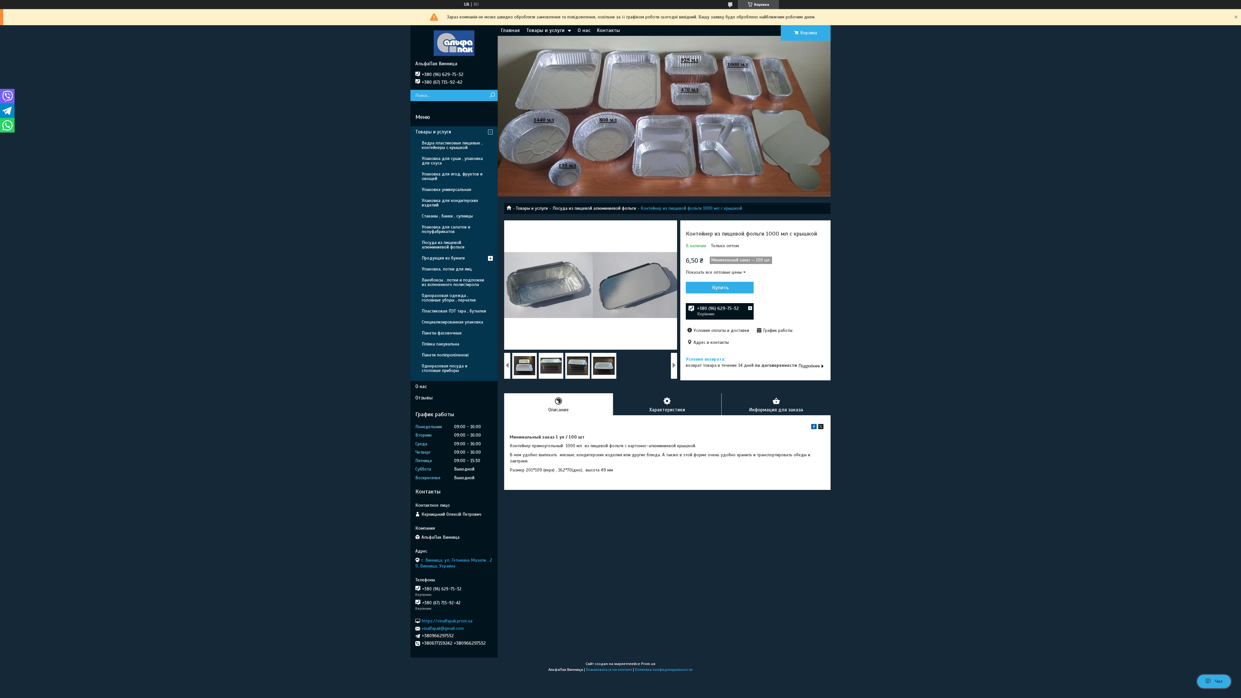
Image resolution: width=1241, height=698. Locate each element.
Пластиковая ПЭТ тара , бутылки (454, 311)
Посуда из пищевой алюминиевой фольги (594, 208)
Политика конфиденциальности (664, 669)
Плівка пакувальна (440, 344)
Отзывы (424, 398)
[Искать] (492, 95)
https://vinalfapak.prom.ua (447, 621)
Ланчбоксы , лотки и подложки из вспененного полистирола (453, 282)
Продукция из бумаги (443, 258)
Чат (1219, 681)
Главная (510, 30)
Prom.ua (648, 663)
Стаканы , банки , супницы (447, 216)
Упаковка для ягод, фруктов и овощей (452, 176)
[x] (820, 427)
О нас (584, 30)
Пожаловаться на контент (609, 669)
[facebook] (814, 427)
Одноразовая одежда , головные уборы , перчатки (449, 298)
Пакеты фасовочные (442, 333)
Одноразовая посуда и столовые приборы (444, 368)
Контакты (608, 30)
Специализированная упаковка (452, 322)
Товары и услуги (545, 30)
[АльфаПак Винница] (454, 43)
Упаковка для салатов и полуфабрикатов (446, 229)
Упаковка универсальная (446, 189)
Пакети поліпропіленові (445, 355)
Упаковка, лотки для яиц (447, 269)
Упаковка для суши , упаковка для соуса (452, 161)
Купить (720, 287)
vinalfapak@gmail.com (443, 628)
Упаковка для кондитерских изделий (450, 203)
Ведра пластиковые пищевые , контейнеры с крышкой (452, 145)
